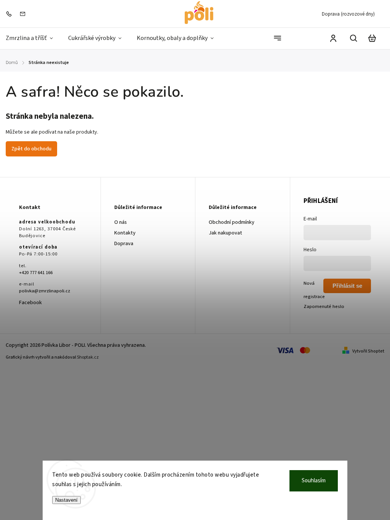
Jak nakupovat (225, 233)
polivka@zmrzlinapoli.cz (44, 290)
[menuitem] (33, 38)
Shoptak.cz (88, 357)
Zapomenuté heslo (324, 306)
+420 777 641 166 (36, 272)
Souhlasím (314, 481)
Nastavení (66, 500)
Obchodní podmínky (231, 222)
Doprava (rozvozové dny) (348, 14)
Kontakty (125, 233)
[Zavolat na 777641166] (11, 14)
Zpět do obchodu (31, 149)
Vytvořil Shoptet (368, 351)
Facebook (30, 302)
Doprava (123, 243)
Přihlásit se (347, 285)
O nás (120, 222)
